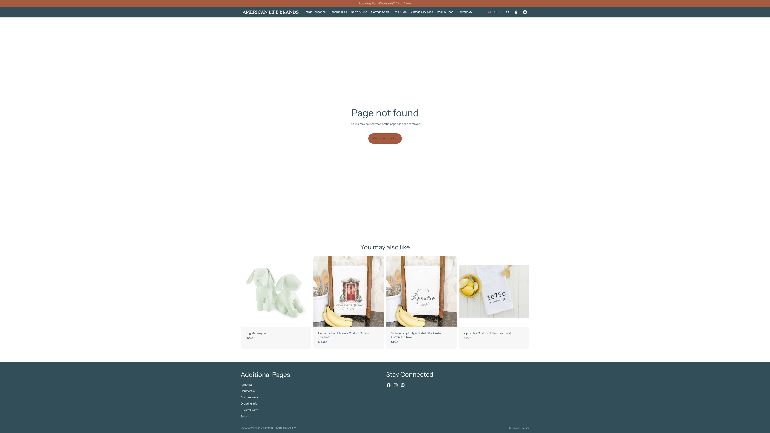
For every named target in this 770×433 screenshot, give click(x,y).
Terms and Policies (519, 427)
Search (245, 416)
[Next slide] (305, 291)
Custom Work (249, 397)
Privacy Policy (249, 410)
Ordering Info (249, 403)
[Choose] (304, 320)
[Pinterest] (402, 385)
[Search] (507, 12)
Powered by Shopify (285, 427)
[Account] (516, 12)
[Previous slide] (247, 291)
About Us (246, 384)
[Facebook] (388, 385)
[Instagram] (395, 385)
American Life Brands (261, 427)
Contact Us (248, 391)
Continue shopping (385, 138)
